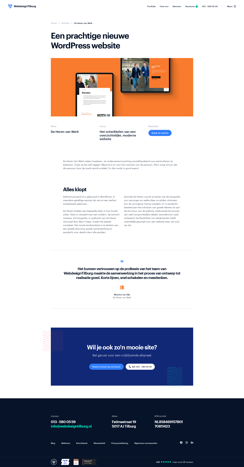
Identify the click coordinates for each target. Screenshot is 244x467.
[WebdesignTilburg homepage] (22, 6)
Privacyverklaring (119, 443)
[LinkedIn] (192, 442)
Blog (53, 443)
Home (54, 23)
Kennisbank (82, 443)
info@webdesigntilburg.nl (71, 426)
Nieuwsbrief (99, 443)
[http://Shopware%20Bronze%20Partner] (76, 462)
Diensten (177, 6)
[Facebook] (181, 442)
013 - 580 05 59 (210, 6)
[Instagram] (187, 442)
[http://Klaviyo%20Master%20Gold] (90, 462)
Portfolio (151, 6)
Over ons (164, 6)
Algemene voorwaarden (145, 443)
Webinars (65, 443)
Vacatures (191, 6)
